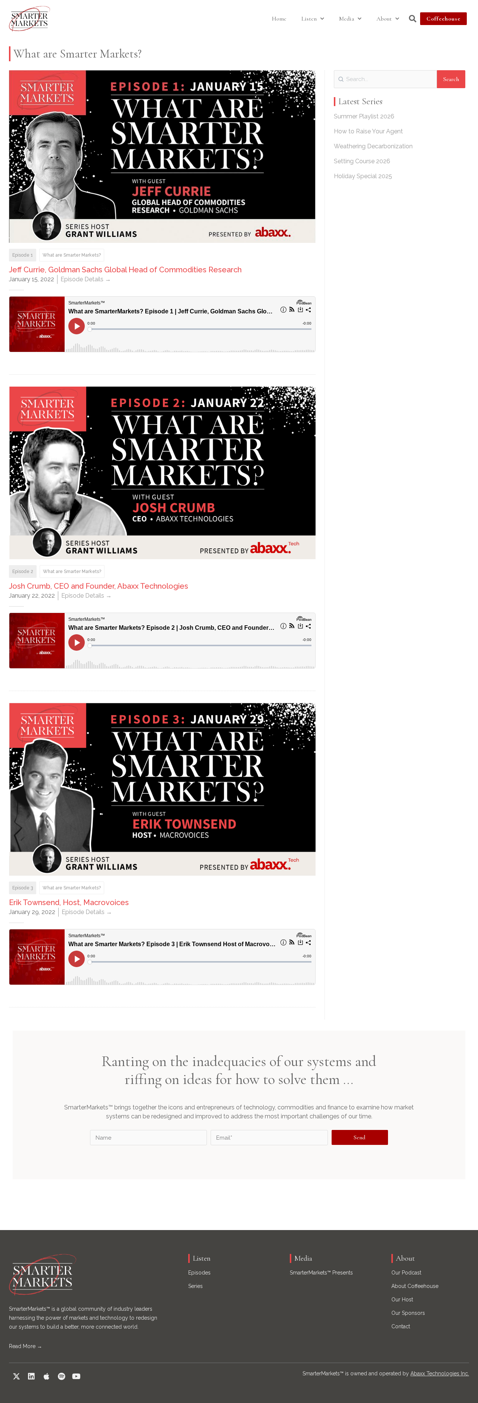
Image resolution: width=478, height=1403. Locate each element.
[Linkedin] (31, 1376)
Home (279, 18)
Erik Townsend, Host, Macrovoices (69, 902)
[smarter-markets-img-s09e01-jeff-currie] (162, 156)
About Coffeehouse (414, 1286)
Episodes (199, 1273)
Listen (309, 18)
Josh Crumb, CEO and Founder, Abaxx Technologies (98, 586)
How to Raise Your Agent (368, 131)
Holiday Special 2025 (363, 176)
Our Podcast (406, 1273)
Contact (400, 1326)
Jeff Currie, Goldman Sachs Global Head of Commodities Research (125, 269)
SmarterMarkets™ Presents (321, 1273)
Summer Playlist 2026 (364, 116)
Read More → (25, 1346)
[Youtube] (76, 1376)
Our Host (402, 1300)
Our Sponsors (408, 1313)
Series (195, 1286)
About (384, 18)
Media (346, 18)
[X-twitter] (16, 1376)
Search (451, 79)
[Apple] (46, 1376)
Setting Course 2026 (362, 161)
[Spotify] (61, 1376)
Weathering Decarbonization (373, 146)
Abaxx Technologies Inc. (439, 1373)
